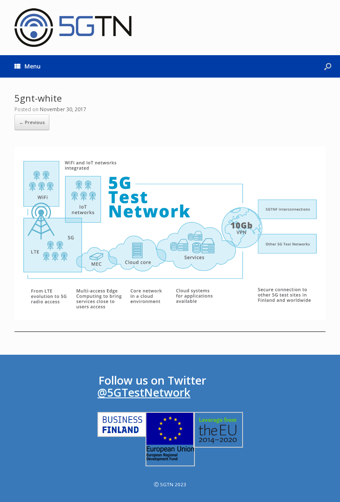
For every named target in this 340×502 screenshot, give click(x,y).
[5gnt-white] (170, 317)
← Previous (32, 122)
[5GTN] (73, 27)
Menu (32, 66)
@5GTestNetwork (143, 392)
